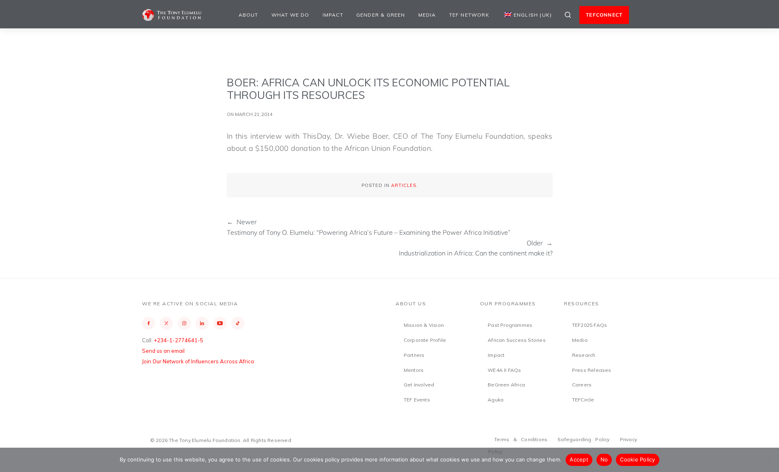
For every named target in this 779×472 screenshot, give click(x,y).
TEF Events (417, 400)
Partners (414, 355)
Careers (582, 385)
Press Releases (591, 370)
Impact (333, 15)
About (248, 15)
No (604, 459)
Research (584, 355)
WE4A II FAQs (504, 370)
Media (427, 15)
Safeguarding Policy (583, 439)
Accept (579, 459)
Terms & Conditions (520, 439)
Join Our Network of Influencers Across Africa (198, 361)
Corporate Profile (425, 340)
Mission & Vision (424, 325)
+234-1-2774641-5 (178, 340)
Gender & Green (380, 15)
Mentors (414, 370)
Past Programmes (510, 325)
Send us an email (163, 351)
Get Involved (419, 385)
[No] (769, 460)
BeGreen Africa (506, 385)
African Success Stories (517, 340)
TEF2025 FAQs (589, 325)
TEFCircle (583, 400)
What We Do (290, 15)
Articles (403, 185)
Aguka (496, 400)
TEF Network (469, 15)
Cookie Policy (637, 459)
